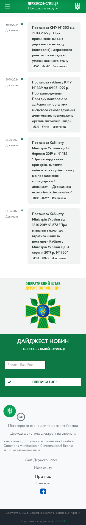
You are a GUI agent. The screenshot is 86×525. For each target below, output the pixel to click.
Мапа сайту (43, 468)
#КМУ (46, 66)
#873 (36, 258)
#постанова (60, 66)
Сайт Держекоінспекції (43, 460)
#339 (36, 127)
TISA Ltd (59, 521)
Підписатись (45, 382)
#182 (36, 198)
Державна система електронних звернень (43, 434)
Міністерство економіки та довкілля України (43, 426)
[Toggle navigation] (7, 6)
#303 (36, 66)
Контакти (43, 483)
